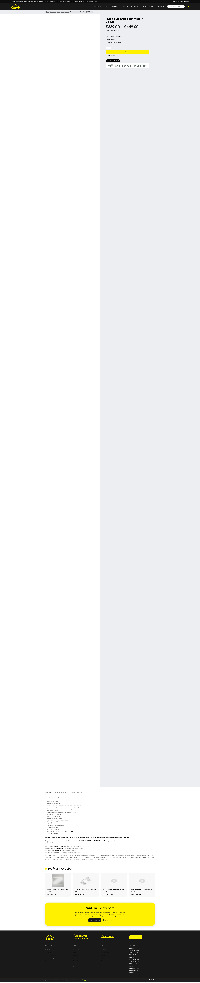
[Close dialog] (122, 476)
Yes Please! (112, 497)
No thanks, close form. (112, 502)
